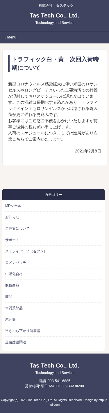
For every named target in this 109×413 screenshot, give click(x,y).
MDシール (13, 206)
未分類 (10, 319)
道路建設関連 (15, 342)
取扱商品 (12, 285)
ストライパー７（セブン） (26, 251)
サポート (12, 240)
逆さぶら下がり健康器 (22, 331)
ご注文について (17, 228)
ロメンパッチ (15, 263)
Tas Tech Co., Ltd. (54, 18)
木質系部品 (14, 308)
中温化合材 (14, 274)
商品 (8, 297)
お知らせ (12, 217)
